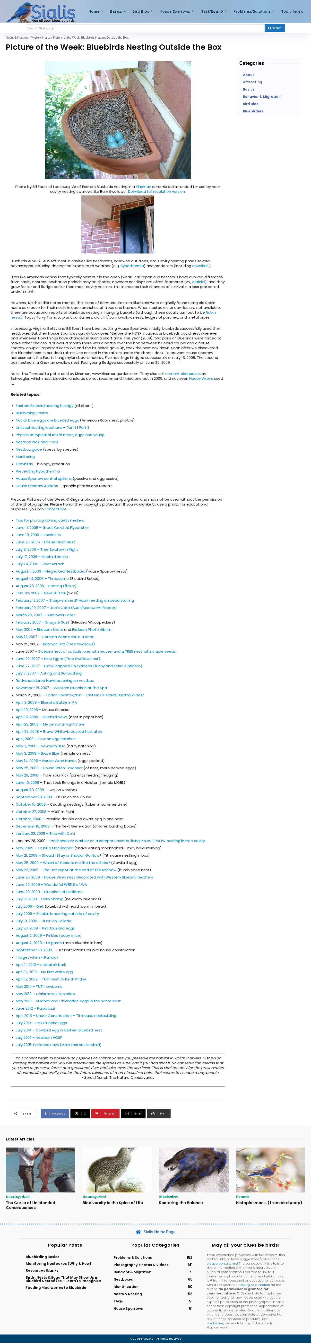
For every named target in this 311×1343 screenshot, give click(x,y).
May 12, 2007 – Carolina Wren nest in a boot (55, 636)
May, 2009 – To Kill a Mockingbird (44, 848)
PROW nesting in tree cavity (180, 840)
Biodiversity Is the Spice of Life (113, 1203)
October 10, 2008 (31, 804)
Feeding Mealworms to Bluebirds (56, 1287)
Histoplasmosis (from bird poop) (269, 1203)
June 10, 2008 (27, 782)
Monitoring (25, 456)
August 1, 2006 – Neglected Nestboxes (50, 571)
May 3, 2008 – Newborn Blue (40, 746)
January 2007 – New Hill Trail (41, 593)
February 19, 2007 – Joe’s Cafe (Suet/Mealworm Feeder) (66, 607)
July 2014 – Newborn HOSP (39, 1037)
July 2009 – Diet (30, 906)
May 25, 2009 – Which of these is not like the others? (63, 862)
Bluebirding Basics (32, 412)
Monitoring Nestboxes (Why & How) (58, 1263)
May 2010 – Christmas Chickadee (45, 993)
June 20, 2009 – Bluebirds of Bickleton (49, 891)
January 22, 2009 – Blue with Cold (45, 833)
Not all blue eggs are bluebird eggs (47, 420)
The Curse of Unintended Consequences (30, 1205)
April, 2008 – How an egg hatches (46, 738)
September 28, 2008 (34, 797)
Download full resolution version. (157, 191)
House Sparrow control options (44, 478)
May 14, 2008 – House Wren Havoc (46, 760)
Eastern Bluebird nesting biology (44, 405)
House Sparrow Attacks (37, 485)
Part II (84, 427)
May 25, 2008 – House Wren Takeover (49, 767)
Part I (71, 427)
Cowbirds (24, 463)
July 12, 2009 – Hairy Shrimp (39, 899)
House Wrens (201, 378)
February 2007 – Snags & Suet (42, 622)
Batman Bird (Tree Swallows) (69, 644)
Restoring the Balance (181, 1203)
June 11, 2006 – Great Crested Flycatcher (52, 527)
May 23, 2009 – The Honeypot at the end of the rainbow (66, 869)
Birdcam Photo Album (91, 629)
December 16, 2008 (33, 826)
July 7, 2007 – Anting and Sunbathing (49, 673)
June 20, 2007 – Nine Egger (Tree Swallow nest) (58, 658)
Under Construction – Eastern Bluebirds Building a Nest (95, 695)
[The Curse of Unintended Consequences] (40, 1170)
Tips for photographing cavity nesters (50, 520)
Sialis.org (243, 1285)
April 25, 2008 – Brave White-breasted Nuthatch (59, 731)
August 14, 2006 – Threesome (42, 578)
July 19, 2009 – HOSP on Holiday (43, 920)
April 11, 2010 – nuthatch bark (41, 964)
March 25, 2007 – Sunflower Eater (45, 614)
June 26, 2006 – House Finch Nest (45, 542)
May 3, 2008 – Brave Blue (38, 753)
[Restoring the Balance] (194, 1170)
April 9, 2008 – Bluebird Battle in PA (46, 702)
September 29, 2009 (34, 950)
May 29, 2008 (27, 775)
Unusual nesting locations (39, 427)
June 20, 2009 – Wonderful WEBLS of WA (51, 884)
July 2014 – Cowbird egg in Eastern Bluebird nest (59, 1030)
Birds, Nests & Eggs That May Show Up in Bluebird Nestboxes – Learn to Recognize (63, 1279)
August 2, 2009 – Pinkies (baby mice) (49, 935)
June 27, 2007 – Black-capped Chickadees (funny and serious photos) (79, 665)
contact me (56, 509)
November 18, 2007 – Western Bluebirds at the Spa (61, 687)
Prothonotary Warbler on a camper (81, 840)
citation (264, 1285)
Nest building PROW (134, 840)
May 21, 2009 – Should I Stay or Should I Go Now (57, 855)
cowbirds (200, 265)
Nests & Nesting (17, 37)
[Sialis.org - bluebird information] (43, 12)
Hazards (242, 1197)
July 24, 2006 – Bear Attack (40, 563)
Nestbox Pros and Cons (37, 442)
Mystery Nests (40, 37)
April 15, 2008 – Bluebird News (42, 716)
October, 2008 (28, 818)
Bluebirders (168, 1197)
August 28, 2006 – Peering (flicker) (46, 585)
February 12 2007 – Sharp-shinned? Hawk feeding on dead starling (75, 600)
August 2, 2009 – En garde (39, 942)
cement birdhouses (183, 373)
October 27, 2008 (31, 811)
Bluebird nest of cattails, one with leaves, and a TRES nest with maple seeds (107, 651)
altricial (198, 281)
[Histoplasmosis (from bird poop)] (270, 1170)
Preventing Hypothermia (38, 471)
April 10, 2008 (27, 709)
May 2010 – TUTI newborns (39, 986)
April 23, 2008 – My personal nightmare (50, 724)
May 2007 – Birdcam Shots (39, 629)
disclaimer (215, 1323)
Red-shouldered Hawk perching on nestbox (55, 680)
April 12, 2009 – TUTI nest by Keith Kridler (51, 979)
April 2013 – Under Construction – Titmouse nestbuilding (66, 1015)
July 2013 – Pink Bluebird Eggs (41, 1022)
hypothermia (132, 265)
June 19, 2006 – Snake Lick (38, 534)
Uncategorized (18, 1197)
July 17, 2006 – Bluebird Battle (42, 556)
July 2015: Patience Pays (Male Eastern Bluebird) (59, 1044)
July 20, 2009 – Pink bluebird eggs (45, 928)
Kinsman (144, 186)
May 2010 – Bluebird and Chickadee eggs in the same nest (68, 1001)
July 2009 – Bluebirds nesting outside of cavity (57, 913)
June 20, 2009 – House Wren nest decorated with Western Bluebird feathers (84, 877)
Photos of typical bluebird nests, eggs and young (60, 434)
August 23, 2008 (30, 789)
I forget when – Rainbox (37, 957)
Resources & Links (42, 1270)
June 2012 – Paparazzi (35, 1008)
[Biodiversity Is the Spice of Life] (117, 1170)
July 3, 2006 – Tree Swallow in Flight (47, 549)
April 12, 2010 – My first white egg (44, 971)
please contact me (222, 1263)
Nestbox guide (29, 449)
